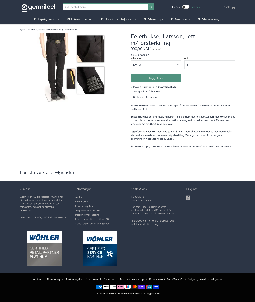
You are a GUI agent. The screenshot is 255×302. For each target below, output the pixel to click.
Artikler (79, 197)
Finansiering (81, 201)
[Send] (151, 6)
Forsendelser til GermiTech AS (92, 219)
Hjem (22, 29)
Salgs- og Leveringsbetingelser (92, 223)
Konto (227, 6)
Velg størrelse (137, 58)
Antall (187, 58)
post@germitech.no (141, 200)
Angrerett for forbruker (87, 210)
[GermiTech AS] (39, 7)
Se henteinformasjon (145, 97)
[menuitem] (46, 19)
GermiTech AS (109, 293)
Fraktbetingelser (84, 206)
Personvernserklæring (87, 214)
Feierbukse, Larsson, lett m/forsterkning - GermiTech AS (52, 29)
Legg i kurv (156, 78)
